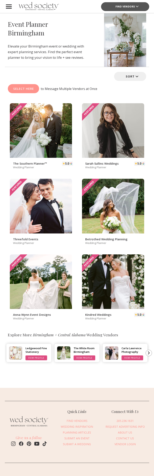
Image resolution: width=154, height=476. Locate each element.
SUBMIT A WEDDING (77, 444)
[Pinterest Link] (29, 444)
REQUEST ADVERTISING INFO (125, 427)
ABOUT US (125, 432)
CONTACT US (125, 438)
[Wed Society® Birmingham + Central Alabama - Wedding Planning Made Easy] (39, 6)
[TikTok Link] (45, 444)
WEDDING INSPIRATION (77, 427)
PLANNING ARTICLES (77, 432)
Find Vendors (125, 6)
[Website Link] (29, 427)
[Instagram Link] (13, 444)
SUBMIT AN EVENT (77, 438)
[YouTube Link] (37, 444)
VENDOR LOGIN (125, 444)
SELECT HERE (23, 89)
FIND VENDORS (77, 421)
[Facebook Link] (21, 444)
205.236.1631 (125, 421)
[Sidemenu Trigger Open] (9, 7)
